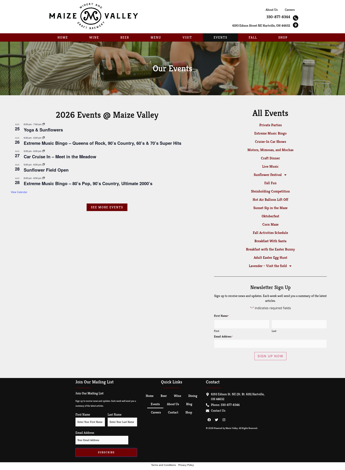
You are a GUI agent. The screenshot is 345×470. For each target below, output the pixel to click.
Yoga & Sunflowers (43, 130)
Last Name (114, 414)
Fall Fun (270, 183)
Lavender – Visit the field (268, 266)
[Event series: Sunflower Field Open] (43, 164)
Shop (283, 37)
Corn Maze (270, 224)
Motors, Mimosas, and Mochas (270, 150)
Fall (253, 37)
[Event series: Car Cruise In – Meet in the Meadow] (43, 151)
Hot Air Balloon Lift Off (270, 199)
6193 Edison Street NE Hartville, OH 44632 (261, 25)
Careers (290, 10)
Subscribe (106, 452)
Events (220, 37)
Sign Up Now (270, 356)
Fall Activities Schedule (270, 232)
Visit (187, 37)
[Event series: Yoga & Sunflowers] (43, 124)
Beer (124, 37)
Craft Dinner (270, 158)
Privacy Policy (186, 465)
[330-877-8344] (295, 18)
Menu (156, 37)
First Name (82, 414)
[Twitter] (216, 420)
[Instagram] (224, 420)
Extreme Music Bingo (270, 133)
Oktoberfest (270, 216)
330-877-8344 (278, 16)
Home (63, 37)
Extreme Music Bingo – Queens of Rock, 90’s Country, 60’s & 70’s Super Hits (102, 143)
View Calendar (19, 192)
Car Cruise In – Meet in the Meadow (60, 156)
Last (274, 330)
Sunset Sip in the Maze (270, 208)
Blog (189, 404)
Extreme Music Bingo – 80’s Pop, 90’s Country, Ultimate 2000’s (88, 183)
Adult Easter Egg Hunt (270, 257)
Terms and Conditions (163, 465)
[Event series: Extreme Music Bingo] (43, 137)
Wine (94, 37)
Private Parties (270, 125)
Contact (173, 412)
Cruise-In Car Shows (270, 141)
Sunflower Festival (268, 175)
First (216, 330)
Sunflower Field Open (46, 170)
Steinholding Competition (270, 191)
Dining (192, 396)
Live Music (270, 166)
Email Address (84, 432)
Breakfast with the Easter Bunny (270, 249)
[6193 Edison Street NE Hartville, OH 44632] (295, 25)
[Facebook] (209, 420)
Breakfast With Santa (270, 241)
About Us (272, 10)
